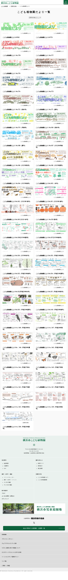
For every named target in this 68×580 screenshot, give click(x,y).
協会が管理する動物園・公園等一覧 (34, 528)
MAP (5, 468)
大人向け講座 (7, 482)
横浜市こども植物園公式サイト (10, 2)
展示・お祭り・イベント (10, 480)
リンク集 (4, 561)
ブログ (3, 493)
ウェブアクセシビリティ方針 (9, 543)
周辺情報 (40, 468)
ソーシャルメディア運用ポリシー (10, 557)
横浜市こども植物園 (34, 439)
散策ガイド (41, 463)
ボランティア (5, 499)
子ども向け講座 (8, 485)
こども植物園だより (43, 477)
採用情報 (4, 534)
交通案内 (6, 466)
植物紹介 (40, 466)
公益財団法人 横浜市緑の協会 (34, 518)
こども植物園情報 (42, 480)
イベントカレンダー (9, 477)
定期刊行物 (39, 474)
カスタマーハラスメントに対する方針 (11, 552)
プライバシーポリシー (7, 539)
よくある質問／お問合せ (8, 496)
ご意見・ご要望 (6, 565)
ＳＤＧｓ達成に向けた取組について (11, 548)
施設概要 (6, 463)
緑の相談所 (5, 490)
